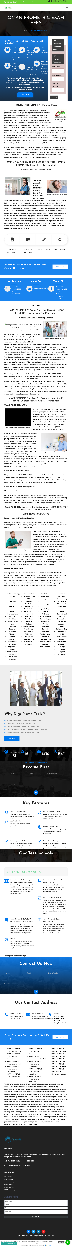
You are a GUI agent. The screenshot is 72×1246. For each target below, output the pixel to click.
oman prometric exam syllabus (27, 1102)
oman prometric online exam (26, 1109)
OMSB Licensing (9, 1187)
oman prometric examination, (48, 1102)
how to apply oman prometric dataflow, (49, 1117)
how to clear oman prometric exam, (39, 1119)
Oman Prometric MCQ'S (52, 897)
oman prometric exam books (23, 1094)
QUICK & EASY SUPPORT (52, 811)
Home (25, 31)
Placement (14, 938)
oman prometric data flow (19, 1089)
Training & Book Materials (20, 841)
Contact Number (55, 85)
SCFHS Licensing (9, 1190)
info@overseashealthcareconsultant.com (16, 2)
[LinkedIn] (38, 1232)
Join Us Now (25, 94)
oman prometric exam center (44, 1094)
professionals (15, 821)
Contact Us (60, 266)
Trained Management (18, 811)
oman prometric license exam (27, 1104)
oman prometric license (45, 1114)
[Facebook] (28, 1232)
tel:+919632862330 (58, 1)
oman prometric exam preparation (49, 1097)
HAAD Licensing (9, 1179)
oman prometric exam (41, 1092)
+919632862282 (11, 2)
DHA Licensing (8, 1177)
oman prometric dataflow (38, 1089)
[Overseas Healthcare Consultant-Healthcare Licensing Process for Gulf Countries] (8, 7)
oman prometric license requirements (23, 1107)
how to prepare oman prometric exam (29, 1122)
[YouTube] (43, 1232)
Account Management (51, 826)
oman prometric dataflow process (20, 1092)
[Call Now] (67, 1242)
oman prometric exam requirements (38, 1099)
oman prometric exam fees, (27, 1097)
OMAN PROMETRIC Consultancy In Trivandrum (13, 1068)
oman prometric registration (24, 1117)
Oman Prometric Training (20, 880)
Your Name (56, 67)
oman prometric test (44, 1109)
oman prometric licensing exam (48, 1107)
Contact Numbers (16, 1013)
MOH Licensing (9, 1182)
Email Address (57, 75)
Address (57, 1013)
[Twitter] (33, 1232)
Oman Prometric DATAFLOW (20, 919)
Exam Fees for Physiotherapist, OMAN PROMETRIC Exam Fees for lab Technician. (20, 441)
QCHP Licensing (9, 1184)
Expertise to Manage (51, 841)
